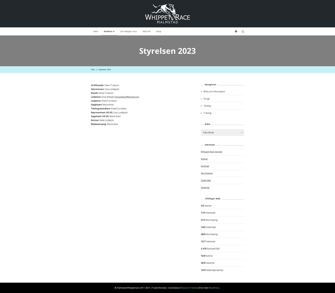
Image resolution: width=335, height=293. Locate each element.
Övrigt (206, 98)
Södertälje (206, 180)
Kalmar (204, 158)
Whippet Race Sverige (211, 151)
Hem (96, 31)
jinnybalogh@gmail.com (126, 96)
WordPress (214, 287)
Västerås (205, 187)
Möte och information (214, 91)
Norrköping (207, 173)
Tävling (207, 105)
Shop (158, 31)
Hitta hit (146, 31)
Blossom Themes (189, 287)
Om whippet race (128, 31)
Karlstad (205, 166)
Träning (207, 113)
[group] (222, 238)
